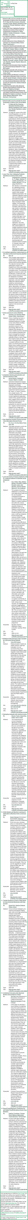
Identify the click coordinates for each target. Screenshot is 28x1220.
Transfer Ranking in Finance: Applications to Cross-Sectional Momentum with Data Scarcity (14, 81)
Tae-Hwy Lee (14, 996)
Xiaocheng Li (10, 44)
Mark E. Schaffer (19, 49)
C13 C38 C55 (14, 1101)
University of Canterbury (7, 14)
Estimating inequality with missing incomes (15, 69)
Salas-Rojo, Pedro (18, 71)
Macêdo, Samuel (10, 61)
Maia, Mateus (22, 58)
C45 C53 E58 (14, 893)
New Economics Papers (7, 3)
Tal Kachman (12, 97)
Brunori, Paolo (9, 71)
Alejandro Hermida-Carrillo (16, 105)
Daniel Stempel (12, 77)
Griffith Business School (7, 1212)
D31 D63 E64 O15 (17, 804)
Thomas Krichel (19, 1217)
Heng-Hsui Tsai (18, 54)
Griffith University (20, 1212)
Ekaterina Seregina (14, 89)
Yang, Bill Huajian (16, 642)
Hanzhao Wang (15, 42)
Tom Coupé (4, 12)
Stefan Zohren (7, 84)
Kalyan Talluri (12, 316)
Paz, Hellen (15, 58)
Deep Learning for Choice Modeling (13, 41)
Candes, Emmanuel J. (14, 33)
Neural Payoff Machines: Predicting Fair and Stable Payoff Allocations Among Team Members (15, 92)
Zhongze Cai (6, 42)
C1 (12, 631)
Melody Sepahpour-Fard (19, 23)
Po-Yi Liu (11, 423)
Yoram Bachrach (13, 1116)
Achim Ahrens (23, 47)
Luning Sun (6, 25)
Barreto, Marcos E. (21, 61)
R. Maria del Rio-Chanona (12, 22)
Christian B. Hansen (8, 49)
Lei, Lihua (11, 34)
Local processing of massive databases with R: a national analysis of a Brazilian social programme (15, 57)
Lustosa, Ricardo (18, 60)
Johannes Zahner (22, 77)
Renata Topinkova (15, 25)
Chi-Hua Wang (9, 54)
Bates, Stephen (20, 179)
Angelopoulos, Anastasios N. (11, 31)
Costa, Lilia (20, 485)
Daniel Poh (13, 82)
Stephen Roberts (21, 82)
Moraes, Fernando (8, 60)
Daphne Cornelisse (15, 93)
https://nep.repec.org (11, 1203)
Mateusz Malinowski (12, 95)
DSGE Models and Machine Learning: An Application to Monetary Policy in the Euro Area (14, 76)
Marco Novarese (5, 1206)
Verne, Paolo (6, 73)
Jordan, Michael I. (17, 182)
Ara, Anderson (7, 63)
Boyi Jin (7, 39)
